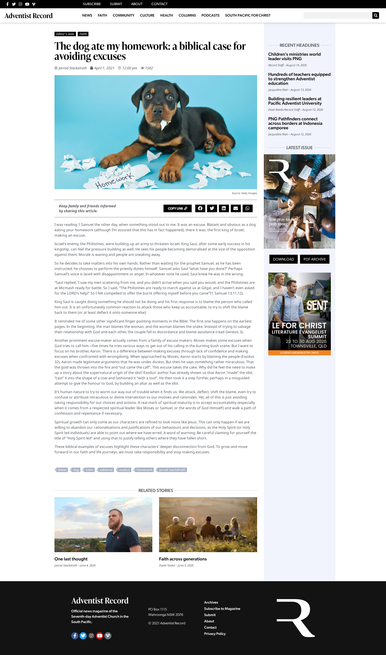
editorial (106, 470)
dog (76, 470)
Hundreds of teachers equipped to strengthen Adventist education (299, 79)
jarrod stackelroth (172, 470)
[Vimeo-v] (34, 4)
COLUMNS (187, 15)
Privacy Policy (215, 634)
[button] (178, 208)
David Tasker (167, 565)
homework (144, 470)
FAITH (102, 15)
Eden (89, 470)
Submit (210, 615)
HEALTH (166, 15)
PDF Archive (315, 259)
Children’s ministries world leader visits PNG (294, 56)
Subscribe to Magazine (222, 608)
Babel (62, 470)
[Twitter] (14, 4)
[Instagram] (20, 4)
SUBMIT (116, 4)
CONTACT (159, 4)
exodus (124, 470)
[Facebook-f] (7, 4)
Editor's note (65, 34)
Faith (83, 34)
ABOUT (137, 4)
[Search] (375, 15)
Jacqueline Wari (278, 90)
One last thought (71, 559)
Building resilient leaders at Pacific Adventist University (295, 101)
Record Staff (275, 65)
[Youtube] (27, 4)
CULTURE (147, 15)
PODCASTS (210, 15)
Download (283, 259)
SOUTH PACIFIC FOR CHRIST (248, 15)
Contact (210, 627)
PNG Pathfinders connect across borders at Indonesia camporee (295, 123)
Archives (211, 602)
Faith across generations (183, 559)
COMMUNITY (123, 15)
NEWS (87, 15)
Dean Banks (275, 110)
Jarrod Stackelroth (73, 68)
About (209, 621)
